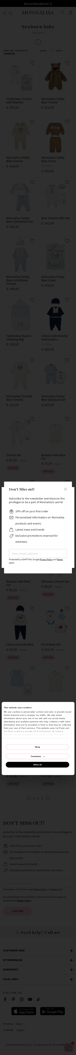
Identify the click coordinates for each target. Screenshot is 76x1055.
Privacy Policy (46, 559)
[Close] (65, 489)
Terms (60, 559)
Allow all (37, 765)
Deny (37, 747)
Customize (36, 756)
